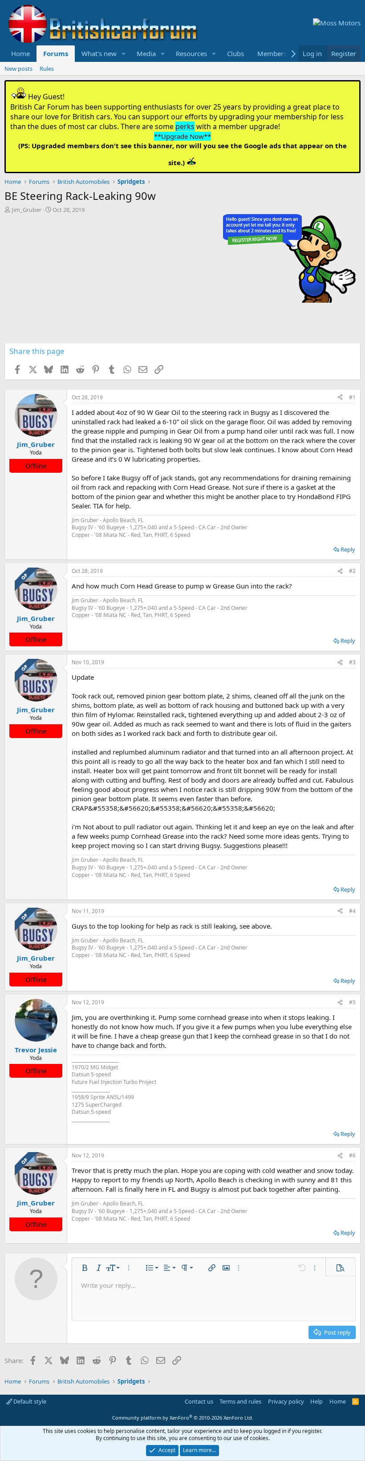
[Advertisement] (182, 280)
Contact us (199, 1401)
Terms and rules (240, 1401)
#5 (352, 1002)
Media (146, 53)
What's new (99, 53)
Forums (55, 53)
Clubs (235, 53)
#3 (352, 662)
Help (316, 1401)
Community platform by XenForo (182, 1417)
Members (272, 53)
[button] (124, 53)
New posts (18, 69)
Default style (29, 1401)
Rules (47, 69)
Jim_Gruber (26, 210)
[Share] (340, 398)
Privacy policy (286, 1401)
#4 (352, 911)
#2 (352, 571)
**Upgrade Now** (182, 136)
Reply (348, 549)
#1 (352, 397)
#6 (352, 1155)
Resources (191, 53)
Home (20, 53)
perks (185, 126)
